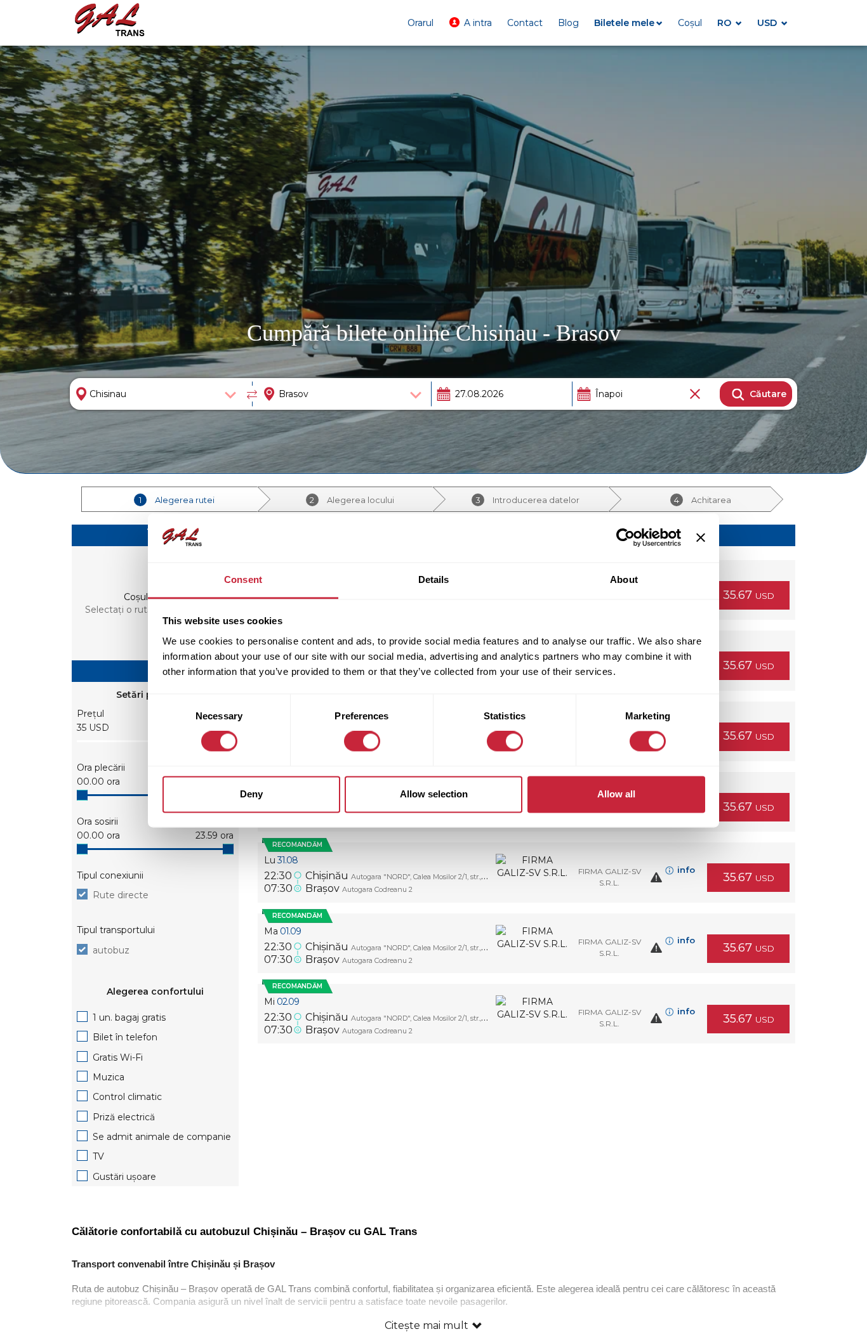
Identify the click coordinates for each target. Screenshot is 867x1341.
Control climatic (127, 1096)
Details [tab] (433, 579)
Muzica (108, 1077)
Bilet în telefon (125, 1037)
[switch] (362, 741)
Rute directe (121, 895)
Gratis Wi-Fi (118, 1057)
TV (98, 1156)
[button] (470, 23)
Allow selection (434, 793)
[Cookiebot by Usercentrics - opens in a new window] (625, 537)
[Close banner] (700, 537)
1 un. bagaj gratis (129, 1017)
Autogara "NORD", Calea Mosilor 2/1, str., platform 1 (433, 876)
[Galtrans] (110, 21)
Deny (251, 793)
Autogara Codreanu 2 (377, 889)
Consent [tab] (243, 579)
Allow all (616, 793)
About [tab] (624, 579)
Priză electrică (124, 1117)
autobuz (111, 950)
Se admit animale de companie (162, 1136)
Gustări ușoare (124, 1176)
